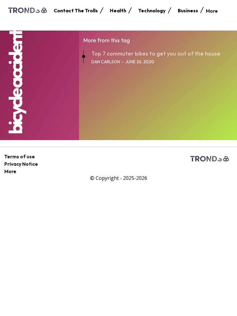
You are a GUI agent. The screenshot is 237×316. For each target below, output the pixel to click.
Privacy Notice (21, 164)
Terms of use (19, 156)
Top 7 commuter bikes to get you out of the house (155, 53)
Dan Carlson (105, 61)
